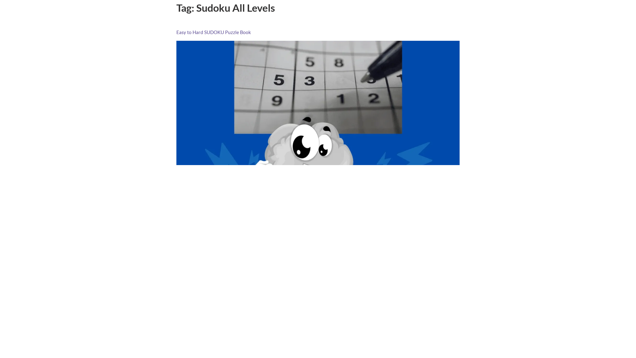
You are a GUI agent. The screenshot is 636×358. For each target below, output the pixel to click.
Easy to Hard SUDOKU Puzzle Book (213, 32)
